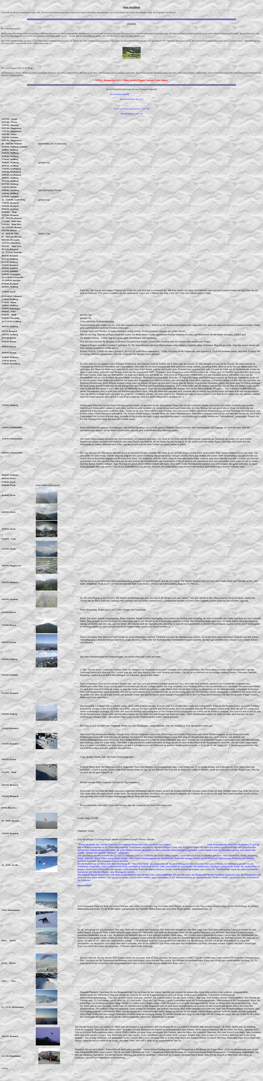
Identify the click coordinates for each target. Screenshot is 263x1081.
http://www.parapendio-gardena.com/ (189, 844)
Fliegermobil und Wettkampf (141, 94)
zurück (4, 1077)
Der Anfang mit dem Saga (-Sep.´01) (131, 104)
